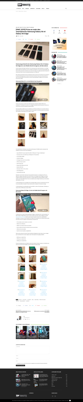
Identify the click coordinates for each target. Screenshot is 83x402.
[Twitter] (55, 396)
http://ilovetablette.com (26, 317)
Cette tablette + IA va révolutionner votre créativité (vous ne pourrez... (25, 385)
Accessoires (38, 8)
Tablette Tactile (23, 27)
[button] (66, 8)
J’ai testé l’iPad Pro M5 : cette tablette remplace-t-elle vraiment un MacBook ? (21, 337)
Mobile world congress (42, 299)
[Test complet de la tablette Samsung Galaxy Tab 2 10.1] (36, 385)
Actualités (19, 8)
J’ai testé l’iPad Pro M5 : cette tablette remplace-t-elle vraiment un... (25, 375)
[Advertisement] (41, 19)
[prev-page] (16, 340)
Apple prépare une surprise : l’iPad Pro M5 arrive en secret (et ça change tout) (33, 337)
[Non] (81, 400)
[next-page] (18, 340)
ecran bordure (24, 299)
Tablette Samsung (32, 0)
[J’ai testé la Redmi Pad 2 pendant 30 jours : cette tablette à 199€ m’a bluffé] (54, 73)
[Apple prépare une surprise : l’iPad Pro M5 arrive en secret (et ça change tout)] (32, 332)
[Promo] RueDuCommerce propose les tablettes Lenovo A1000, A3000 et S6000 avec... (44, 375)
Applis (43, 8)
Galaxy (33, 299)
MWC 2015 (17, 27)
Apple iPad (41, 0)
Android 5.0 (20, 299)
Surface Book (37, 0)
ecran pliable (29, 299)
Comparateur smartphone (46, 0)
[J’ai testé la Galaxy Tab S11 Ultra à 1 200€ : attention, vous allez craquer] (54, 79)
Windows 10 (27, 0)
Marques (27, 8)
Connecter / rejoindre (19, 0)
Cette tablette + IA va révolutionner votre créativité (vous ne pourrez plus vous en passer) (44, 336)
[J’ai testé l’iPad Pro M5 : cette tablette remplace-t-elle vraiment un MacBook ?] (21, 332)
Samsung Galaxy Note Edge (20, 216)
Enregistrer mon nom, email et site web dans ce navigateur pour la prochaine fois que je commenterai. (32, 363)
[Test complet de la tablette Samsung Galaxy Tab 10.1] (36, 382)
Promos (47, 8)
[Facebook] (53, 396)
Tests (23, 8)
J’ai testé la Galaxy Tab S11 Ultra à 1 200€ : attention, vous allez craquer (61, 80)
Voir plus (59, 83)
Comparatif (32, 8)
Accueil (17, 11)
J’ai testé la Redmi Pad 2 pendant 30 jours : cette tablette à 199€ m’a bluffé (61, 74)
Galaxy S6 (25, 11)
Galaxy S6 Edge (36, 299)
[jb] (16, 36)
